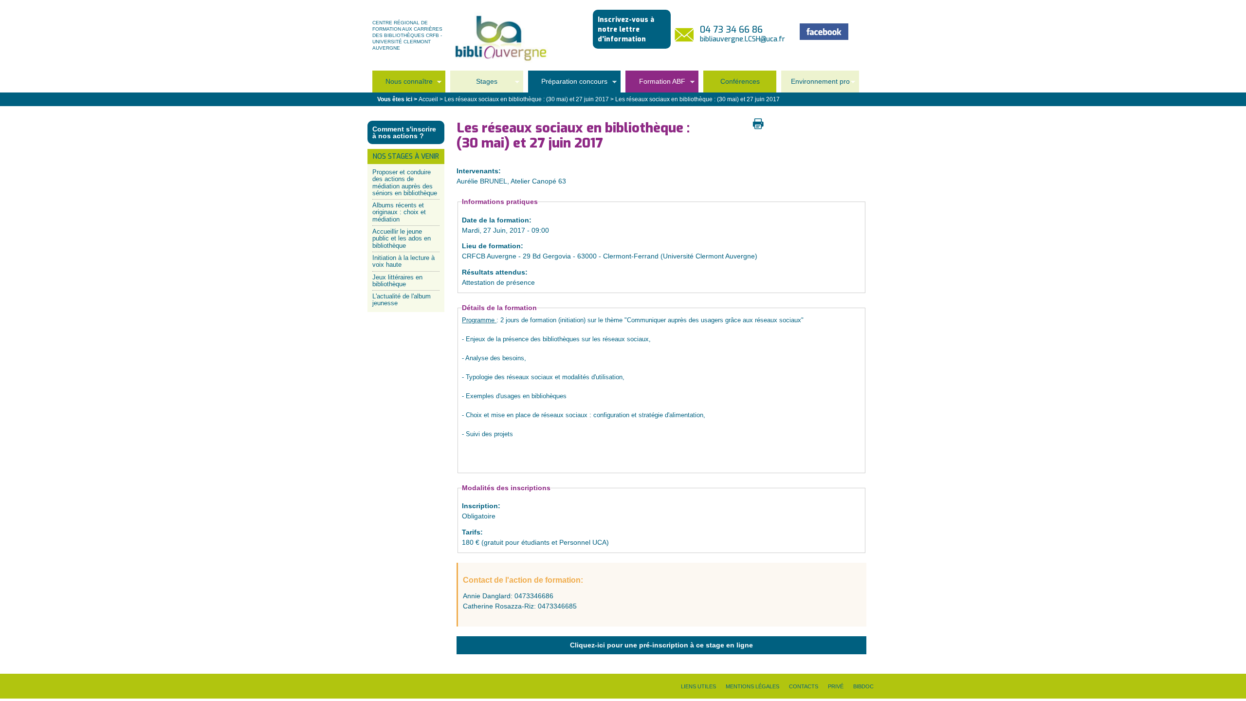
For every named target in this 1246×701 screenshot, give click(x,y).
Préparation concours (567, 84)
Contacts (803, 686)
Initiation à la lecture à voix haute (403, 261)
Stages (473, 84)
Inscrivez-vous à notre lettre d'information (626, 29)
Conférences (740, 81)
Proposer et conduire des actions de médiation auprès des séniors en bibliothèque (404, 182)
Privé (835, 686)
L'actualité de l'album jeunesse (401, 300)
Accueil (428, 99)
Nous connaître (402, 84)
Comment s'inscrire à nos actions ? (404, 132)
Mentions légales (752, 686)
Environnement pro (815, 84)
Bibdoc (863, 686)
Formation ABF (655, 84)
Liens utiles (698, 686)
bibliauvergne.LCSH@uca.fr (742, 39)
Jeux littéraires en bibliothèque (397, 281)
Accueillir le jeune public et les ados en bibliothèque (401, 238)
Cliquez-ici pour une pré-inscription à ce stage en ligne (661, 645)
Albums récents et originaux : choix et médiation (399, 212)
